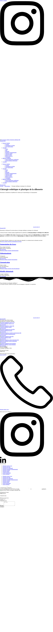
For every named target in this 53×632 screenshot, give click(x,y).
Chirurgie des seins (6, 467)
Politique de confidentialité (24, 489)
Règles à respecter (9, 156)
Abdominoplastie (5, 253)
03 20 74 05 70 (3, 82)
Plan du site (10, 486)
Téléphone (2, 500)
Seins (6, 150)
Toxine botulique (6, 474)
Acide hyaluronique (7, 472)
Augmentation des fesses (8, 244)
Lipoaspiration (5, 262)
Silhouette (7, 151)
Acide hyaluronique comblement (11, 159)
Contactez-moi (3, 138)
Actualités (5, 161)
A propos (7, 144)
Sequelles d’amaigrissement (10, 152)
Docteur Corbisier (6, 143)
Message (2, 505)
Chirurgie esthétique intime (5, 337)
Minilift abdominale (6, 271)
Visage (6, 149)
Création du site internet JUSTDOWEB (20, 487)
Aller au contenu (3, 0)
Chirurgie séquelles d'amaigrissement (7, 334)
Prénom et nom (3, 498)
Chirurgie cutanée (8, 153)
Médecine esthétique (7, 158)
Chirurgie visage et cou (7, 465)
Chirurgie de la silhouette (8, 468)
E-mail (1, 499)
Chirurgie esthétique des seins (6, 330)
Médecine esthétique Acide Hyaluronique (8, 341)
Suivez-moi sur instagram (5, 47)
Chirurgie (4, 147)
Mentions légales (3, 486)
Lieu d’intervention (9, 146)
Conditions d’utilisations (36, 489)
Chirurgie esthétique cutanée (6, 327)
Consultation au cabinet (10, 145)
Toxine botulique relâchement (11, 160)
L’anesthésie (7, 157)
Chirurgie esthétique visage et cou (7, 323)
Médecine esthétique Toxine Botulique (8, 344)
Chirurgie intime (8, 154)
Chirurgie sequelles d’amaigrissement (10, 469)
